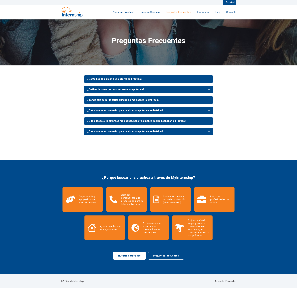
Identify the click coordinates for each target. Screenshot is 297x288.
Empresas (203, 12)
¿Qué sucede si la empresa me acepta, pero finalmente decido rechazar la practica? (148, 120)
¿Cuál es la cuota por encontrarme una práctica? (148, 89)
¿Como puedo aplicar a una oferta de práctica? (148, 78)
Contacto (231, 12)
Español (230, 2)
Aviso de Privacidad (225, 281)
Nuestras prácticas (123, 12)
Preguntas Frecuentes (178, 12)
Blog (217, 12)
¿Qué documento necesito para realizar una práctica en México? (148, 110)
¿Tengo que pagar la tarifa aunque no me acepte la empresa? (148, 99)
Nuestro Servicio (150, 12)
